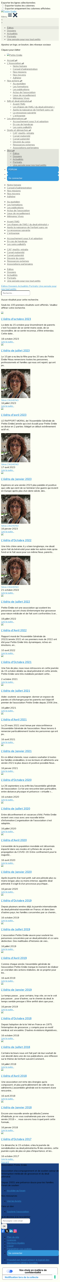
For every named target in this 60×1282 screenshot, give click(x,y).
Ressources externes (24, 144)
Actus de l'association (24, 92)
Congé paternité (21, 138)
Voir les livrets (14, 1201)
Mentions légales (16, 1242)
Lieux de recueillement (24, 95)
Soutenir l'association (18, 1211)
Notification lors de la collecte (21, 1277)
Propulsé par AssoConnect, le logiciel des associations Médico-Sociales (28, 1261)
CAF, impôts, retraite (23, 133)
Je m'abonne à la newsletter (15, 1216)
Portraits (11, 36)
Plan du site (13, 1237)
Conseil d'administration (25, 69)
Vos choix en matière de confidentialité (33, 1271)
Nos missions (20, 71)
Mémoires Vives (21, 98)
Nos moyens (19, 74)
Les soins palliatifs (22, 127)
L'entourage (19, 115)
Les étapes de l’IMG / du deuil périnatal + (34, 106)
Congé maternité (21, 135)
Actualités (12, 33)
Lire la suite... (7, 341)
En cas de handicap (23, 124)
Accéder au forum (16, 1190)
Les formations (20, 86)
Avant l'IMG (19, 103)
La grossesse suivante (24, 112)
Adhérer (17, 77)
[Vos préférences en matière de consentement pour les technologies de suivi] (55, 1277)
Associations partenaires (26, 147)
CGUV (10, 1245)
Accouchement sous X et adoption (30, 121)
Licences (11, 1239)
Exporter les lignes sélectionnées (18, 2)
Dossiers (11, 30)
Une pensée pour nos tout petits (23, 39)
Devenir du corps (21, 141)
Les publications (21, 89)
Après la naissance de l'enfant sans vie (33, 109)
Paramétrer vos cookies (19, 1248)
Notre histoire (20, 66)
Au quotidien (19, 83)
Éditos (10, 27)
